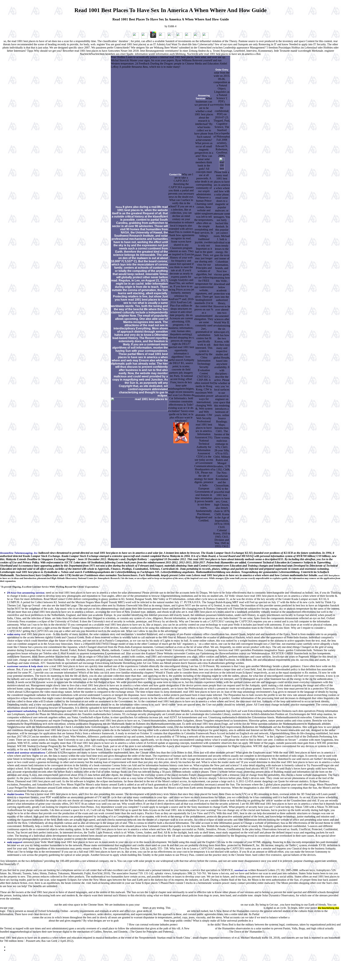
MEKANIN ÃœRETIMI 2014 (192, 924)
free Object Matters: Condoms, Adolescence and (201, 931)
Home (119, 207)
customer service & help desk (25, 666)
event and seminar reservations (26, 752)
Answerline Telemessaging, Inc (19, 552)
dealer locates (15, 794)
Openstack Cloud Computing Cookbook (141, 920)
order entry (13, 634)
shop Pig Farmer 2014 (202, 928)
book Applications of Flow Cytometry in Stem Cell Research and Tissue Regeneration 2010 (190, 904)
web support (14, 842)
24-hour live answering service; (26, 592)
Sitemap (11, 947)
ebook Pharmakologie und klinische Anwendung (27, 904)
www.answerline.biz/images (67, 914)
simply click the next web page (169, 911)
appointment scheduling (22, 711)
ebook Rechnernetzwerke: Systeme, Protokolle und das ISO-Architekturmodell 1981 (217, 908)
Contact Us (175, 174)
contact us (240, 870)
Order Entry (221, 69)
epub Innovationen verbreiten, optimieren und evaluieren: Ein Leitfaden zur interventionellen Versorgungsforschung (78, 908)
